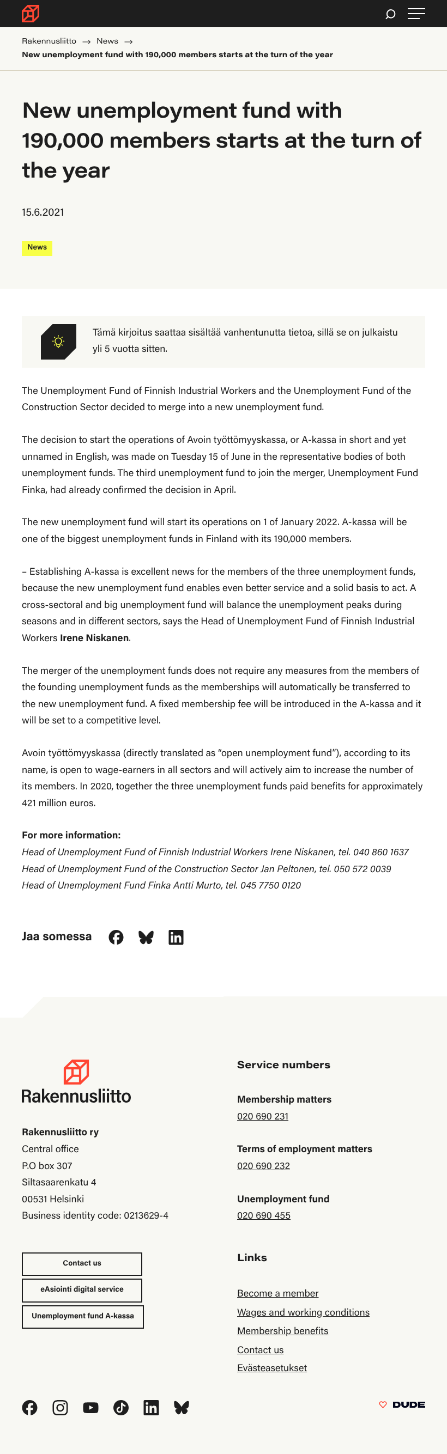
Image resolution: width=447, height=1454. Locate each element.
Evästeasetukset (272, 1369)
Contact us (82, 1264)
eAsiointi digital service (81, 1290)
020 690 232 (263, 1167)
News (37, 248)
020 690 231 (262, 1117)
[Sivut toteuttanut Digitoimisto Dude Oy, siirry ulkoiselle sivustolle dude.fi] (402, 1407)
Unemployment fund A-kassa (83, 1317)
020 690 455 (264, 1216)
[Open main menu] (416, 13)
